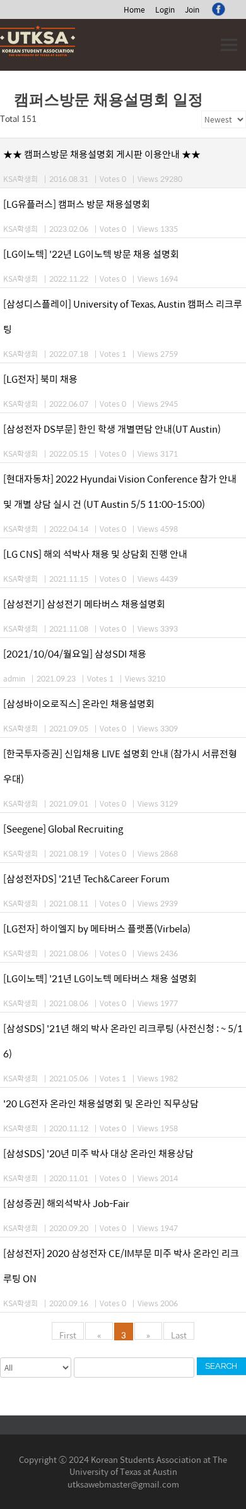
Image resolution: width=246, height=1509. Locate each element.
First (67, 1334)
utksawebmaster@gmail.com (123, 1484)
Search (221, 1366)
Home (134, 9)
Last (179, 1334)
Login (165, 9)
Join (192, 9)
